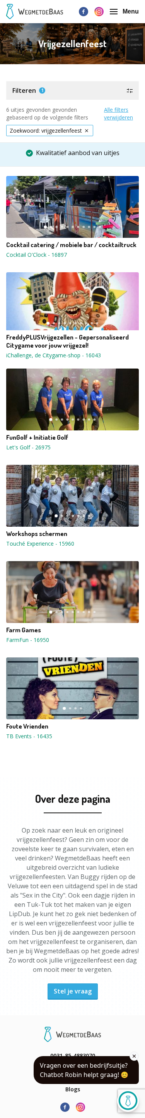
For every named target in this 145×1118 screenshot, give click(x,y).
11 (100, 227)
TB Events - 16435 (29, 736)
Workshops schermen (36, 534)
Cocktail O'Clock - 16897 (36, 254)
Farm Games (23, 630)
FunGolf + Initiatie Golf (37, 437)
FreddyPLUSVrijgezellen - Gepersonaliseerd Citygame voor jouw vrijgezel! (67, 341)
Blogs (72, 1089)
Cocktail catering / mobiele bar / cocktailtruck (71, 245)
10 (95, 227)
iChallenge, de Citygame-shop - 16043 (53, 355)
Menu (131, 11)
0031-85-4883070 (72, 1055)
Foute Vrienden (27, 726)
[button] (72, 90)
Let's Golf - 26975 (28, 447)
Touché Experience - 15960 (40, 543)
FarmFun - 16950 (27, 639)
